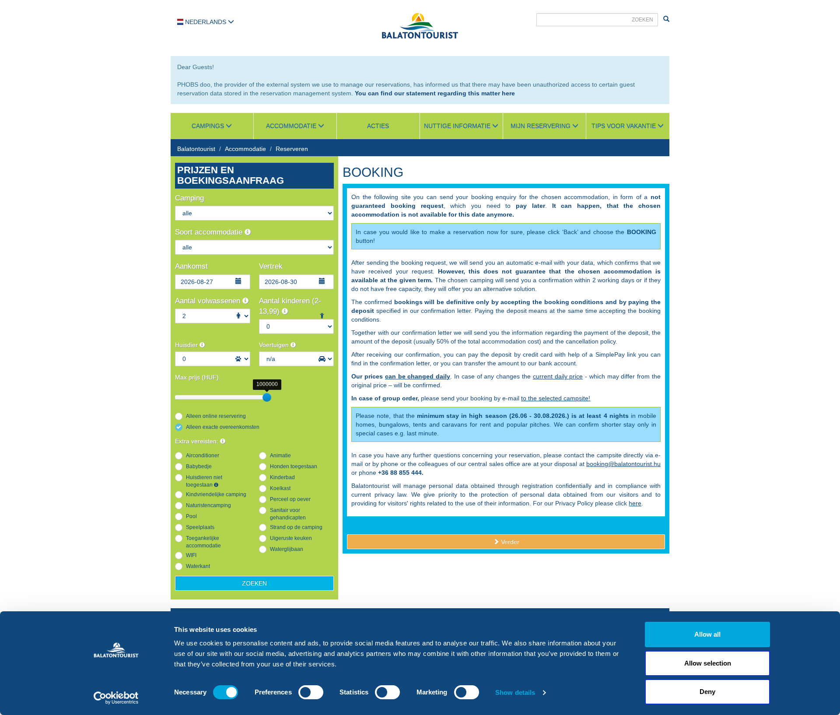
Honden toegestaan (293, 466)
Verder (509, 541)
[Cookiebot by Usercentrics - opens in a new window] (116, 697)
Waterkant (198, 566)
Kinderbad (282, 477)
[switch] (310, 692)
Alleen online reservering (216, 416)
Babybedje (199, 466)
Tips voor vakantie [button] (625, 126)
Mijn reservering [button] (541, 126)
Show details (515, 692)
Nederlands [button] (205, 21)
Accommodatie (245, 148)
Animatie (280, 455)
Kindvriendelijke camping (216, 494)
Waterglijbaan (286, 549)
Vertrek (271, 266)
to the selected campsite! (555, 398)
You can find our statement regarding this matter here (435, 93)
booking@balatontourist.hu (623, 463)
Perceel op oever (290, 499)
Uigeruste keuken (291, 538)
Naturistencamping (208, 505)
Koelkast (280, 488)
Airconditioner (202, 455)
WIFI (191, 555)
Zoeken (254, 583)
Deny (707, 691)
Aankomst (191, 266)
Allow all (707, 634)
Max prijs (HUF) (197, 377)
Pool (191, 516)
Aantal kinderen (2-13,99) (290, 306)
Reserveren (292, 148)
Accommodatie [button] (292, 126)
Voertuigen (274, 344)
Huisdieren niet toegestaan (204, 481)
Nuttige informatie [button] (458, 126)
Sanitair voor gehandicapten (288, 514)
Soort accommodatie (210, 232)
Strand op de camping (296, 527)
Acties (378, 126)
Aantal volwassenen (208, 301)
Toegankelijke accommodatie (203, 542)
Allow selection (707, 663)
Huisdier (187, 344)
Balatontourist (196, 148)
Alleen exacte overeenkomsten (222, 427)
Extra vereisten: (197, 441)
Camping (189, 198)
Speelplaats (200, 527)
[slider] (266, 397)
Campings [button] (209, 126)
